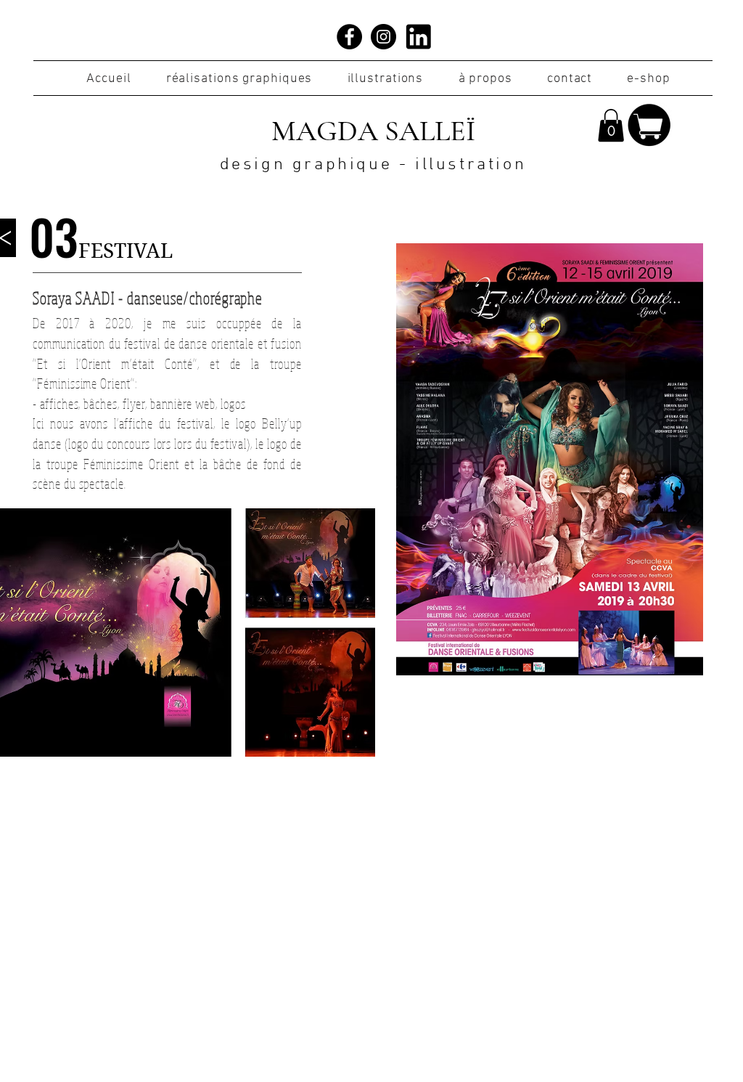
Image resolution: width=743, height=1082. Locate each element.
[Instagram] (383, 36)
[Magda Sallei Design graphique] (349, 36)
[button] (611, 125)
